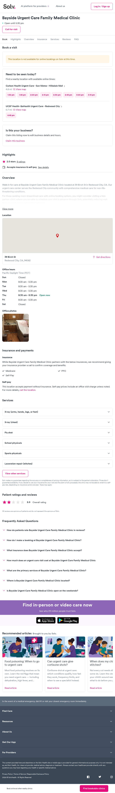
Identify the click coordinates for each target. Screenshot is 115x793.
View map (21, 89)
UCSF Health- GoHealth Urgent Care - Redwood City (33, 106)
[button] (15, 328)
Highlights (16, 39)
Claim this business (15, 140)
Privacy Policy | (7, 774)
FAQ (76, 39)
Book (4, 39)
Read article (11, 688)
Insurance (42, 39)
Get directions (103, 257)
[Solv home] (9, 6)
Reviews (66, 39)
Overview (29, 39)
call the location (27, 390)
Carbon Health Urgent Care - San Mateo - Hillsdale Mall (34, 85)
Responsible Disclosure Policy (38, 774)
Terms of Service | (20, 774)
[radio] (11, 95)
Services (54, 39)
